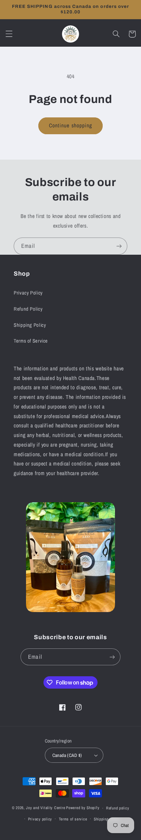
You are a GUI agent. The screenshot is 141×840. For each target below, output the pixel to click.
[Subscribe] (119, 246)
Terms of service (73, 819)
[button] (9, 34)
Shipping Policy (30, 325)
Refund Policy (28, 309)
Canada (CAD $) (67, 755)
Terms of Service (31, 340)
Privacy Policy (28, 292)
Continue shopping (70, 125)
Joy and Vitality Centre (45, 808)
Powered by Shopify (82, 808)
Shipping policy (107, 819)
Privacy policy (40, 819)
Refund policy (117, 808)
